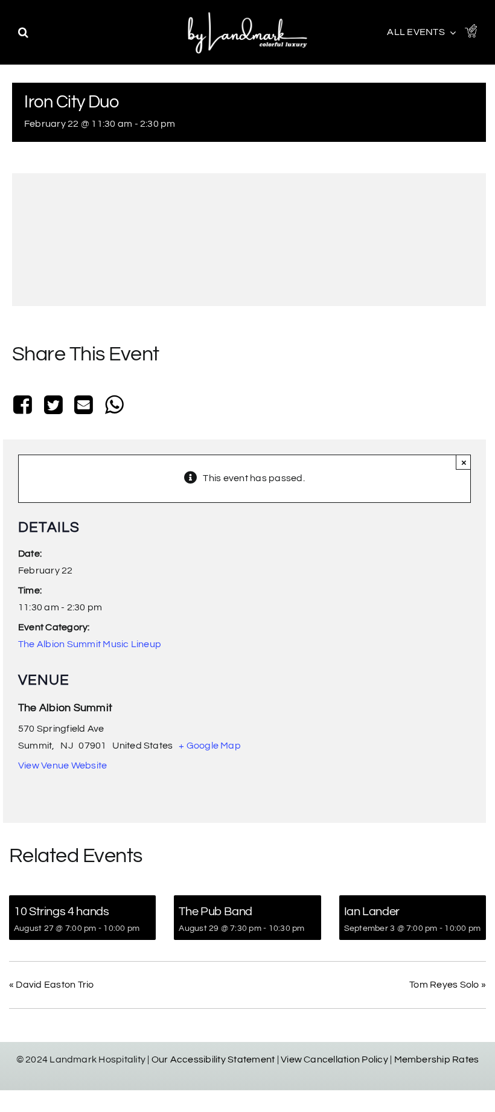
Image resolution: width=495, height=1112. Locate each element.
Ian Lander (372, 912)
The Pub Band (215, 912)
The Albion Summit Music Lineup (89, 644)
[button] (23, 32)
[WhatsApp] (114, 406)
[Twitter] (53, 406)
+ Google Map (210, 745)
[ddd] (247, 12)
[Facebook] (25, 406)
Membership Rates (436, 1059)
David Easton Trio (51, 984)
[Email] (84, 406)
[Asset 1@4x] (471, 29)
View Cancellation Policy (334, 1059)
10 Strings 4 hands (61, 912)
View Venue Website (62, 765)
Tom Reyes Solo (447, 984)
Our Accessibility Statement (213, 1059)
